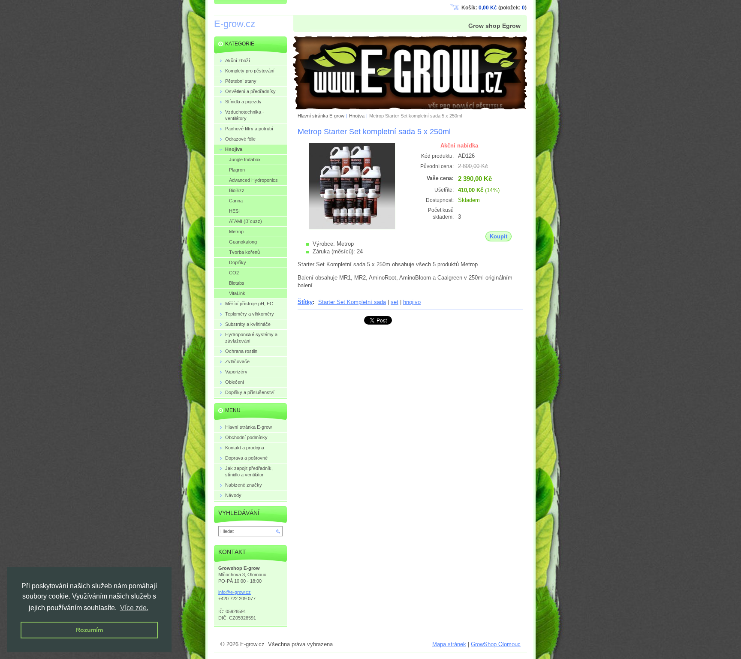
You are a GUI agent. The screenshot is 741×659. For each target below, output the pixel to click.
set (394, 302)
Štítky (305, 302)
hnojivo (412, 302)
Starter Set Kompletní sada (352, 302)
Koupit (498, 236)
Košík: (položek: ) (494, 8)
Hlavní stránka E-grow (321, 115)
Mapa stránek (449, 644)
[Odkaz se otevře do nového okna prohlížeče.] (352, 227)
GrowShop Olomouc (496, 644)
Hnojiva (356, 115)
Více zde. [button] (134, 607)
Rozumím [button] (89, 629)
